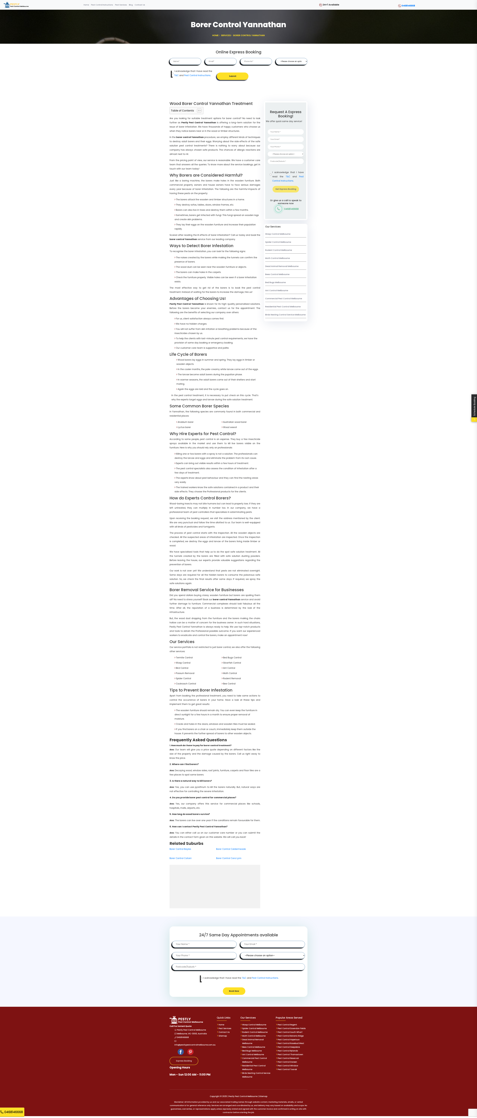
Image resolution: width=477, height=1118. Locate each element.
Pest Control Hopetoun (289, 1039)
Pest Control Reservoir (288, 1058)
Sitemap (223, 1036)
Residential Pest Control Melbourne (283, 306)
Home (221, 1024)
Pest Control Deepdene (289, 1047)
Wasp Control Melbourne (277, 234)
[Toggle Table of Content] (198, 110)
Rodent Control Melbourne (278, 250)
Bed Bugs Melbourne (275, 282)
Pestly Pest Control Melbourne (191, 1030)
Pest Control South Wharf (290, 1032)
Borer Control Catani (180, 858)
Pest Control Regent (287, 1024)
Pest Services (225, 1028)
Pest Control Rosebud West (291, 1043)
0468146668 (408, 5)
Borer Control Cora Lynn (228, 858)
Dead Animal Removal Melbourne (281, 266)
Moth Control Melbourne (277, 258)
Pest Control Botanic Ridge (291, 1036)
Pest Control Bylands (288, 1050)
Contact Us (224, 1032)
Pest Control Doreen (287, 1062)
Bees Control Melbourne (277, 274)
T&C (176, 75)
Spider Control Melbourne (278, 242)
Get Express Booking (285, 189)
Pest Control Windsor (288, 1065)
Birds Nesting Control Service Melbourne (285, 314)
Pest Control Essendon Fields (292, 1028)
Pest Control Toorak (287, 1069)
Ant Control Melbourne (276, 290)
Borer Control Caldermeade (231, 849)
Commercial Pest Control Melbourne (283, 298)
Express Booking (184, 1060)
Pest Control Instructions (197, 75)
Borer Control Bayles (180, 849)
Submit (232, 76)
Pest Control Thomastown (290, 1054)
